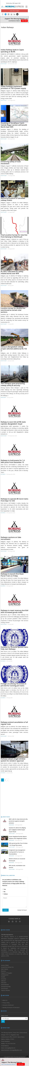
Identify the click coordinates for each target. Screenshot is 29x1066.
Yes (4, 889)
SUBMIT (5, 910)
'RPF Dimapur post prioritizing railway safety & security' (13, 384)
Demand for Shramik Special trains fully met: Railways (14, 648)
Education (3, 982)
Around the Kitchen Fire (7, 967)
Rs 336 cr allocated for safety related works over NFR (12, 272)
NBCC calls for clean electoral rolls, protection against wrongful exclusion (18, 821)
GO (3, 1021)
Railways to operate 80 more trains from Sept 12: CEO (14, 500)
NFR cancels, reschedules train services (17, 866)
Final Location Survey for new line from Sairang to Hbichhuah (14, 236)
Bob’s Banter (4, 969)
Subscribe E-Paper (14, 10)
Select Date (4, 1015)
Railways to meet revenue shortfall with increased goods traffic (14, 611)
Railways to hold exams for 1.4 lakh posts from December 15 (13, 461)
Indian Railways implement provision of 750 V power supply (13, 87)
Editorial (3, 980)
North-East (4, 63)
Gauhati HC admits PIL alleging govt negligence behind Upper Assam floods (17, 829)
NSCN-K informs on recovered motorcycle (17, 859)
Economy (3, 979)
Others (5, 894)
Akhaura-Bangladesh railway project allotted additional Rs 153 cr (14, 349)
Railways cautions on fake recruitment (11, 538)
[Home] (13, 6)
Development (4, 975)
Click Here (24, 20)
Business (3, 474)
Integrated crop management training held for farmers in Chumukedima (17, 852)
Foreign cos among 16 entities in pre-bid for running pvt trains (13, 685)
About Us (4, 1000)
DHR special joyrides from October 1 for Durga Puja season (18, 844)
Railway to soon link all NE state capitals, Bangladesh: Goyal (13, 423)
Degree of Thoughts (6, 973)
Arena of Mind (5, 965)
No (4, 891)
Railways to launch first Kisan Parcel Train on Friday (12, 575)
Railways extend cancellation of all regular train (14, 723)
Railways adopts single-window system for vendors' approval (13, 760)
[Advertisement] (14, 798)
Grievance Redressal (7, 1005)
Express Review (5, 990)
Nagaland (3, 397)
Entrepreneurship (6, 986)
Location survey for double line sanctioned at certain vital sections (13, 310)
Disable (3, 977)
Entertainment (5, 984)
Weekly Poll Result (22, 910)
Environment (4, 988)
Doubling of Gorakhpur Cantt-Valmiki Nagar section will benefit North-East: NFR (14, 125)
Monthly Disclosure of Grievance (11, 1007)
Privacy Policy (6, 1002)
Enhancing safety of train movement (11, 163)
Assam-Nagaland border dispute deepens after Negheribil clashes (18, 837)
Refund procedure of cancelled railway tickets (13, 199)
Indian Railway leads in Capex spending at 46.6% (12, 51)
